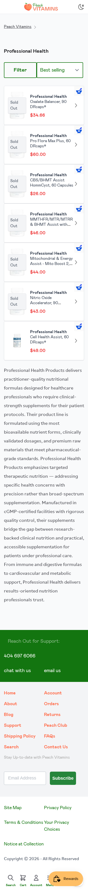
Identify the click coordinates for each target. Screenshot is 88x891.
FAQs (49, 736)
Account (53, 693)
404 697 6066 (19, 655)
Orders (51, 704)
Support (12, 725)
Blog (8, 715)
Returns (52, 715)
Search (11, 747)
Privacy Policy (58, 808)
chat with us (17, 670)
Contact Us (56, 747)
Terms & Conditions (23, 822)
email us (52, 670)
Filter (20, 70)
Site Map (13, 808)
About (10, 704)
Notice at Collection (24, 844)
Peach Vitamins (18, 27)
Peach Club (55, 725)
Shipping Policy (20, 736)
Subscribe (63, 778)
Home (10, 693)
